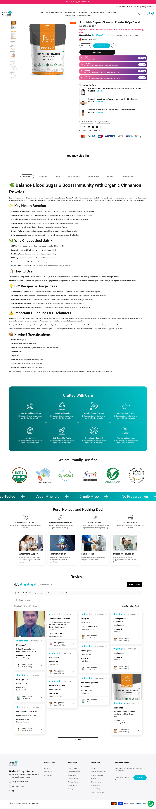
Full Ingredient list (74, 176)
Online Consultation (97, 792)
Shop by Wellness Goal (98, 772)
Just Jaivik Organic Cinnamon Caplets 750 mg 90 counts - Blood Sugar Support (114, 88)
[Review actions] (41, 640)
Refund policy (72, 785)
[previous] (23, 49)
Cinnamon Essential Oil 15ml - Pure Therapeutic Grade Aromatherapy (111, 110)
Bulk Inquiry (88, 121)
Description (27, 176)
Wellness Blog (95, 789)
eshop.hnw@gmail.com (145, 7)
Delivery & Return (127, 176)
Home (93, 768)
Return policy (72, 775)
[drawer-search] (139, 14)
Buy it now (97, 52)
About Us (47, 768)
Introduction (43, 176)
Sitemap (70, 789)
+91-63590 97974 (125, 7)
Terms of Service (73, 782)
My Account (48, 775)
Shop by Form (95, 778)
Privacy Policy (72, 768)
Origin (58, 176)
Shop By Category (97, 775)
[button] (113, 45)
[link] (83, 91)
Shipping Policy (73, 778)
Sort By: (125, 606)
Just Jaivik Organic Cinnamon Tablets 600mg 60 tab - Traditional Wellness (113, 99)
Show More (53, 629)
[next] (72, 49)
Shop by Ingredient (97, 782)
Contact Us (48, 772)
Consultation (104, 121)
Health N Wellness (33, 803)
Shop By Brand (96, 785)
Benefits (110, 176)
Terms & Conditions (74, 772)
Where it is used (93, 176)
